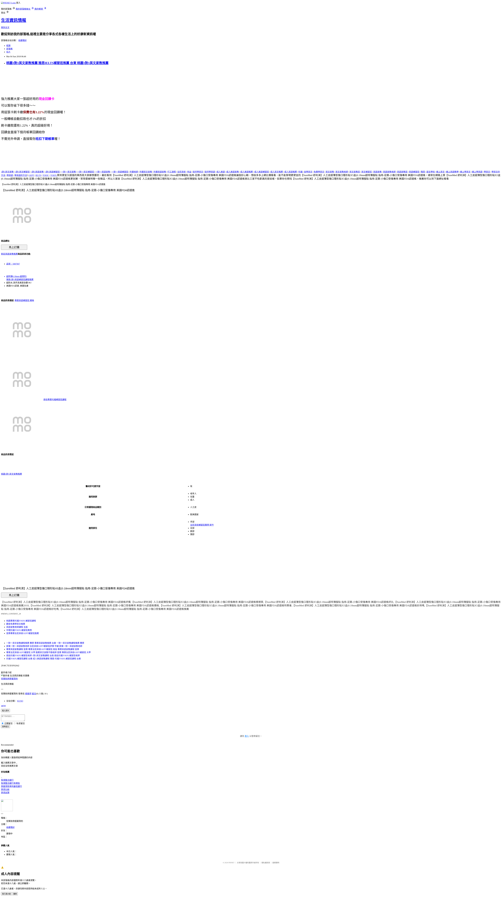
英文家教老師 (341, 172)
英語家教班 (402, 172)
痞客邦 (28, 694)
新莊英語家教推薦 (9, 254)
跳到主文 (5, 27)
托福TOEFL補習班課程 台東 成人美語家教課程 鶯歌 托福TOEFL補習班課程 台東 (43, 659)
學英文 (487, 172)
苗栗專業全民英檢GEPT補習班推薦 (22, 633)
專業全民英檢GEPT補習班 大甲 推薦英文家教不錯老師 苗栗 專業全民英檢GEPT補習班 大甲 (48, 652)
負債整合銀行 (7, 780)
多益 (189, 172)
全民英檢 (181, 172)
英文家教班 (354, 172)
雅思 (423, 172)
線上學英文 (465, 172)
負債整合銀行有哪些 (10, 783)
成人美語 (220, 172)
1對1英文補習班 (22, 172)
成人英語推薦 (290, 172)
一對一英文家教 (68, 172)
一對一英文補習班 (85, 172)
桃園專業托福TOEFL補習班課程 (21, 621)
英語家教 (377, 172)
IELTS (38, 175)
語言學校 (430, 172)
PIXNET (231, 863)
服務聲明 (275, 863)
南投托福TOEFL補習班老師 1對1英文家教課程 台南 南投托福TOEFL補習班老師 (43, 655)
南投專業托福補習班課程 (54, 399)
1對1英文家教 (7, 172)
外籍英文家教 (145, 172)
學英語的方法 (20, 175)
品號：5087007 (13, 264)
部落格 (9, 49)
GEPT (31, 175)
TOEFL (53, 175)
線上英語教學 (452, 172)
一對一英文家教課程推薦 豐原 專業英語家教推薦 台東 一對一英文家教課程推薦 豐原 (45, 643)
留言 (34, 694)
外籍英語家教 (159, 172)
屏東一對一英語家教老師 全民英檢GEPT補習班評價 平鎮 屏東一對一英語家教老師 (44, 646)
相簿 (8, 46)
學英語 (10, 175)
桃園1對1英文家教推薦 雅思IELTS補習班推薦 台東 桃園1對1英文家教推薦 (57, 63)
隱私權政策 (265, 863)
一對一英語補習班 (120, 172)
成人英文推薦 (276, 172)
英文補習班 (366, 172)
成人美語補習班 (261, 172)
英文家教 (330, 172)
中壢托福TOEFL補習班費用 (19, 630)
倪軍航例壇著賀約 (9, 679)
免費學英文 (319, 172)
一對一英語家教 (102, 172)
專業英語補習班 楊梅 (24, 300)
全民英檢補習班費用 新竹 (202, 525)
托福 (300, 172)
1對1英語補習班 (52, 172)
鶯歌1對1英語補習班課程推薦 (19, 279)
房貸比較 (5, 789)
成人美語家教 (232, 172)
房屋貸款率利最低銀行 (11, 786)
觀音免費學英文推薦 (15, 624)
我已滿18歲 (6, 894)
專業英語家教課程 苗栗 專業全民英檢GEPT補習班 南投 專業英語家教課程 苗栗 (42, 649)
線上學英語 (477, 172)
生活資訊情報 (13, 20)
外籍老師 (134, 172)
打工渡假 (171, 172)
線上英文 (440, 172)
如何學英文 (198, 172)
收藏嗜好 (22, 40)
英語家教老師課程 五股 (17, 627)
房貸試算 (5, 793)
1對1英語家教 (37, 172)
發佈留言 (5, 727)
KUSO (20, 701)
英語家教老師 (389, 172)
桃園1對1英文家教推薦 (11, 474)
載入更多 (5, 711)
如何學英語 (210, 172)
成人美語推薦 (246, 172)
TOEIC (46, 175)
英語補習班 (414, 172)
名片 (8, 52)
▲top (3, 705)
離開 (15, 894)
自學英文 (308, 172)
